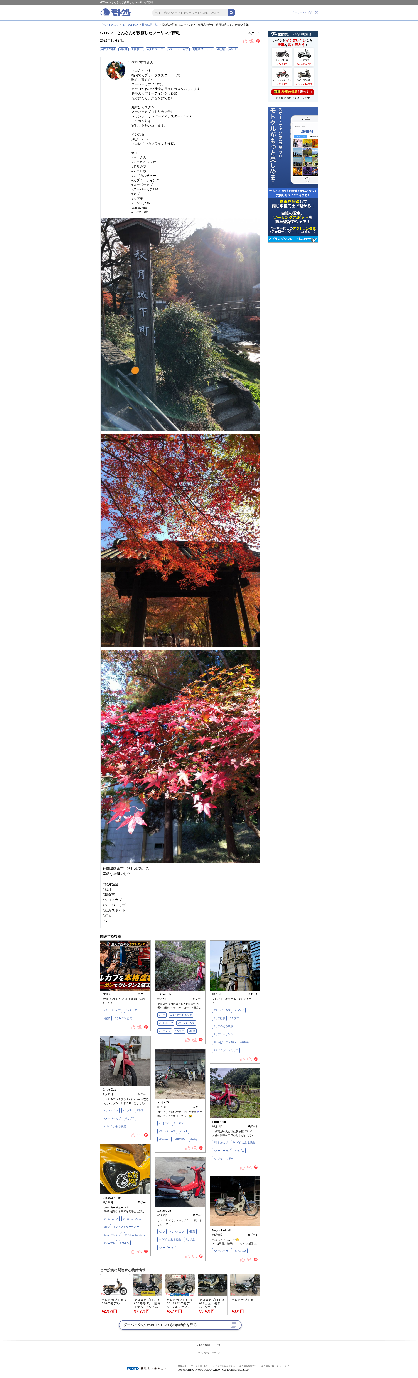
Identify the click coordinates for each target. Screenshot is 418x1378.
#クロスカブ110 (132, 1218)
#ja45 (107, 1226)
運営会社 (182, 1366)
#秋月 (123, 49)
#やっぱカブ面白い (225, 1042)
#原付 (192, 1031)
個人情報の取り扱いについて (275, 1366)
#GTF (233, 49)
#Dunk (183, 1131)
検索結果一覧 (150, 24)
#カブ (162, 1014)
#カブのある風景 (223, 1026)
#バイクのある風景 (181, 1014)
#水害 (193, 1139)
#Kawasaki (164, 1139)
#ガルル (124, 1242)
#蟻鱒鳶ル (246, 1042)
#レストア (131, 1010)
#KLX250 (179, 1123)
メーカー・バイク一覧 (305, 12)
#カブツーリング (223, 1034)
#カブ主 (179, 1031)
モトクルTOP (130, 24)
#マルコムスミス (135, 1234)
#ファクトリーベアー (126, 1226)
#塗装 (107, 1018)
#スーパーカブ (178, 49)
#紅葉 (221, 49)
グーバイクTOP (109, 24)
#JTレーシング (112, 1234)
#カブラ (130, 1118)
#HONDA (180, 1139)
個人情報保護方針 (248, 1366)
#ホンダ (239, 1010)
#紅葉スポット (203, 49)
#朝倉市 (137, 49)
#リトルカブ (166, 1023)
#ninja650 (164, 1123)
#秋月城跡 (108, 49)
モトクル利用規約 (199, 1366)
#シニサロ (110, 1242)
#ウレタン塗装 (123, 1018)
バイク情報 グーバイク (209, 1352)
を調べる (291, 91)
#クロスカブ (155, 49)
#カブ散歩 (219, 1018)
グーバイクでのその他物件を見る (160, 1325)
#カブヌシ (164, 1031)
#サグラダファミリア (226, 1050)
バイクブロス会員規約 (224, 1366)
